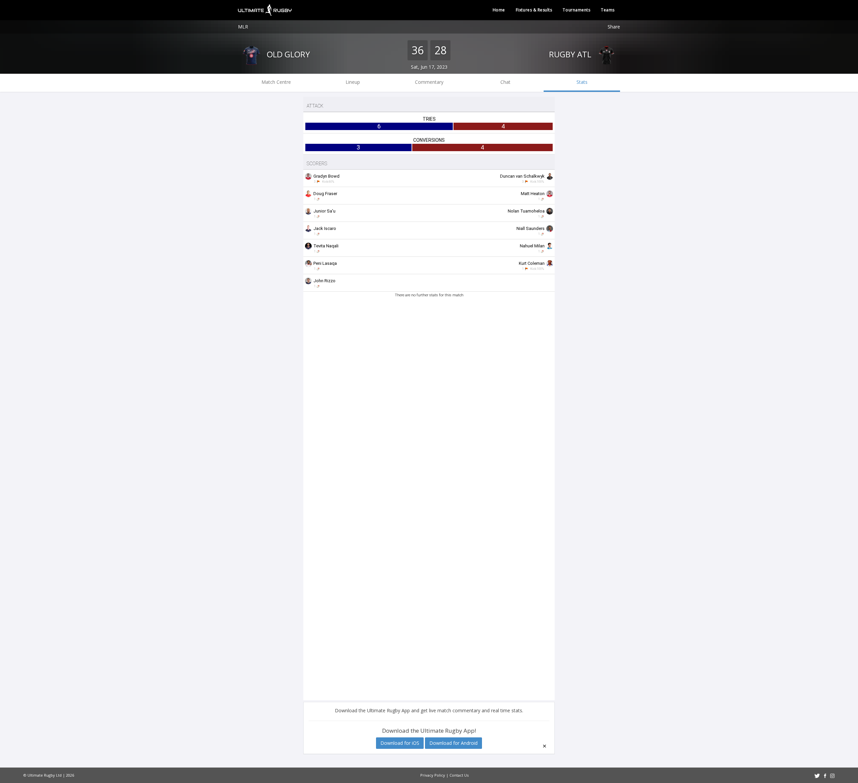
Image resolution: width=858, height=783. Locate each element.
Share (614, 26)
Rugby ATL (571, 54)
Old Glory (287, 54)
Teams (608, 10)
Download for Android (453, 743)
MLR (243, 26)
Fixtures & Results (534, 10)
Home (499, 10)
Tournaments (576, 10)
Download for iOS (399, 743)
